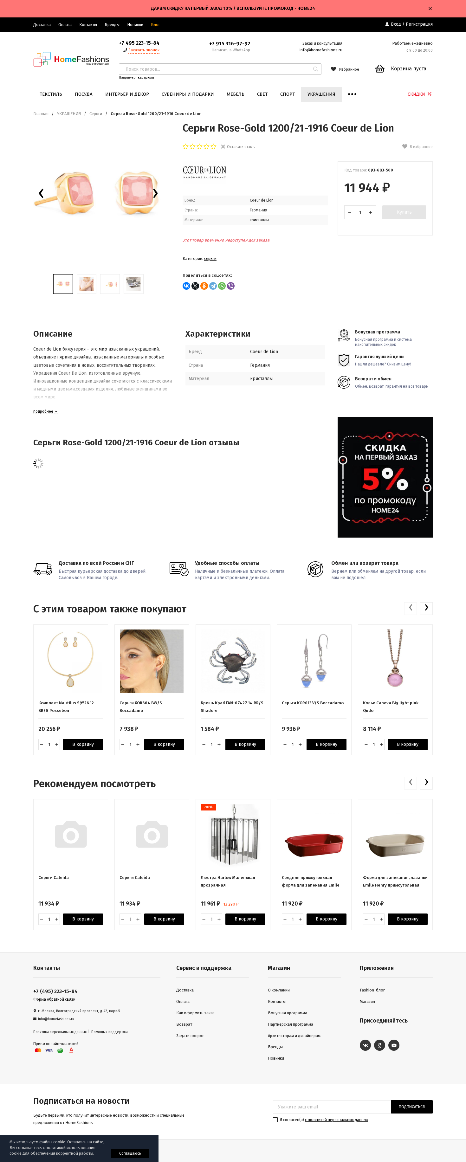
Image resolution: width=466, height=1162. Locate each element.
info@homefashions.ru (321, 50)
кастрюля (146, 77)
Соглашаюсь (130, 1153)
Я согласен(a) (323, 1120)
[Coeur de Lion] (204, 182)
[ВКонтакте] (186, 286)
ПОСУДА (84, 94)
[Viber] (231, 286)
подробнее (43, 411)
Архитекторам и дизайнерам (294, 1035)
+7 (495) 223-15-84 (55, 991)
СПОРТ (287, 94)
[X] (195, 286)
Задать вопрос (190, 1035)
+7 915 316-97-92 (229, 44)
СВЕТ (262, 94)
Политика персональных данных (60, 1032)
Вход (396, 24)
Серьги (95, 114)
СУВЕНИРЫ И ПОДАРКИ (188, 94)
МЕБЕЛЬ (235, 94)
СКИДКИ (417, 94)
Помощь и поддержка (109, 1032)
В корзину (83, 744)
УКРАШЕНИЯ (321, 94)
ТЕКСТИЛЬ (51, 94)
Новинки (135, 24)
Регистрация (419, 24)
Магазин (367, 1001)
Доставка (42, 24)
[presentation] (41, 195)
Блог (155, 24)
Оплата (65, 24)
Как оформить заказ (195, 1012)
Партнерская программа (290, 1024)
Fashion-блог (372, 990)
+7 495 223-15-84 (139, 43)
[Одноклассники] (204, 286)
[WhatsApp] (222, 286)
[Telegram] (213, 286)
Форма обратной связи (54, 999)
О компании (279, 990)
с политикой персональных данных (336, 1120)
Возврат (184, 1024)
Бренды (112, 24)
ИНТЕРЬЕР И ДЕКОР (127, 94)
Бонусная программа (287, 1012)
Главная (41, 114)
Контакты (88, 24)
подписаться (412, 1107)
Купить (404, 212)
